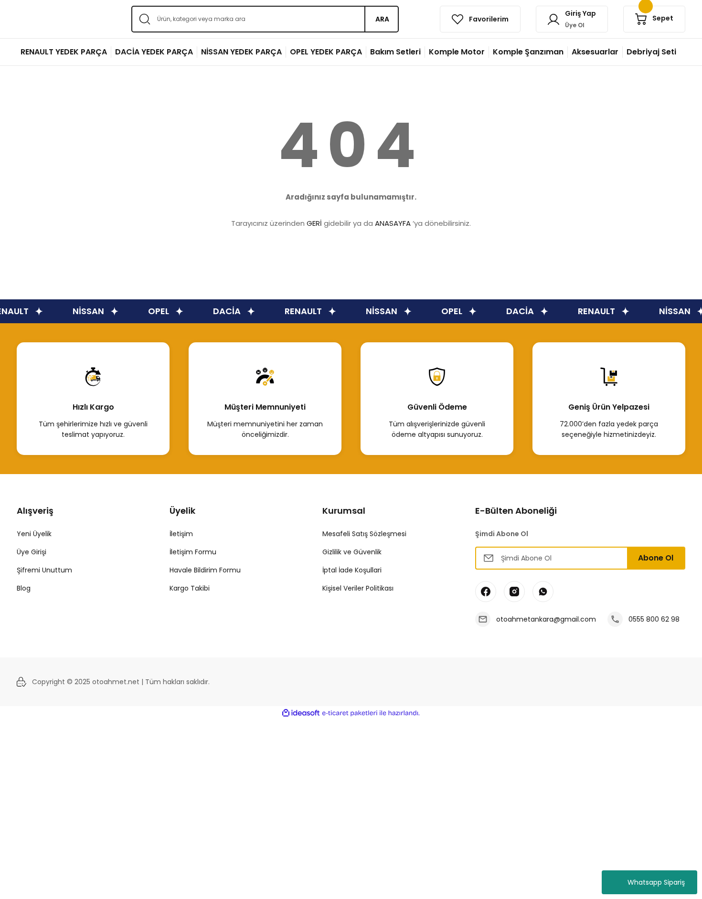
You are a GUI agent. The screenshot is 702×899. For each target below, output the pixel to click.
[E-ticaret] (350, 713)
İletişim (181, 534)
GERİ (314, 223)
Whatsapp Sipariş (656, 882)
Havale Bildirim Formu (205, 570)
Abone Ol (655, 557)
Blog (24, 588)
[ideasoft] (301, 713)
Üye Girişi (31, 552)
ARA (382, 19)
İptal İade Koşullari (352, 570)
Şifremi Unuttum (44, 570)
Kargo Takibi (190, 588)
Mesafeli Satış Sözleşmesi (364, 534)
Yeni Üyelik (34, 534)
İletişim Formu (193, 552)
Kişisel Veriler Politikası (358, 588)
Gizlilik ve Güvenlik (352, 552)
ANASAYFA (393, 223)
